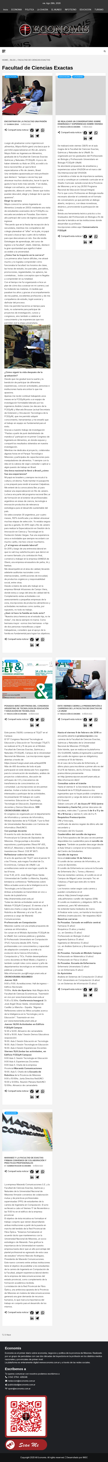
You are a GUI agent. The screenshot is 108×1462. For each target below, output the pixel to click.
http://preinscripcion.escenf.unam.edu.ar (80, 776)
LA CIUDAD (78, 77)
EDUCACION (85, 9)
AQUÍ (76, 780)
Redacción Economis (70, 127)
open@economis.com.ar (19, 1388)
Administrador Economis (19, 1166)
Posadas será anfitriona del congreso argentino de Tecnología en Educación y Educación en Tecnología (26, 708)
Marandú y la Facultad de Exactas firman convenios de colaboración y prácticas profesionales (25, 1160)
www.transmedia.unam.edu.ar (22, 1020)
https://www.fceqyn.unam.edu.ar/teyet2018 (25, 763)
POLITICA (29, 9)
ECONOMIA (16, 9)
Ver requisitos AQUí (92, 915)
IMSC (85, 1457)
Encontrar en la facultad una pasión (25, 121)
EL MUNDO (56, 9)
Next (9, 1335)
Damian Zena (13, 124)
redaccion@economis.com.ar (21, 1381)
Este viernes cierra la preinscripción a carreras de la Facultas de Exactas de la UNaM (80, 708)
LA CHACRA (42, 9)
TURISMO (99, 9)
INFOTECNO (70, 9)
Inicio (5, 9)
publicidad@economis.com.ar (21, 1384)
